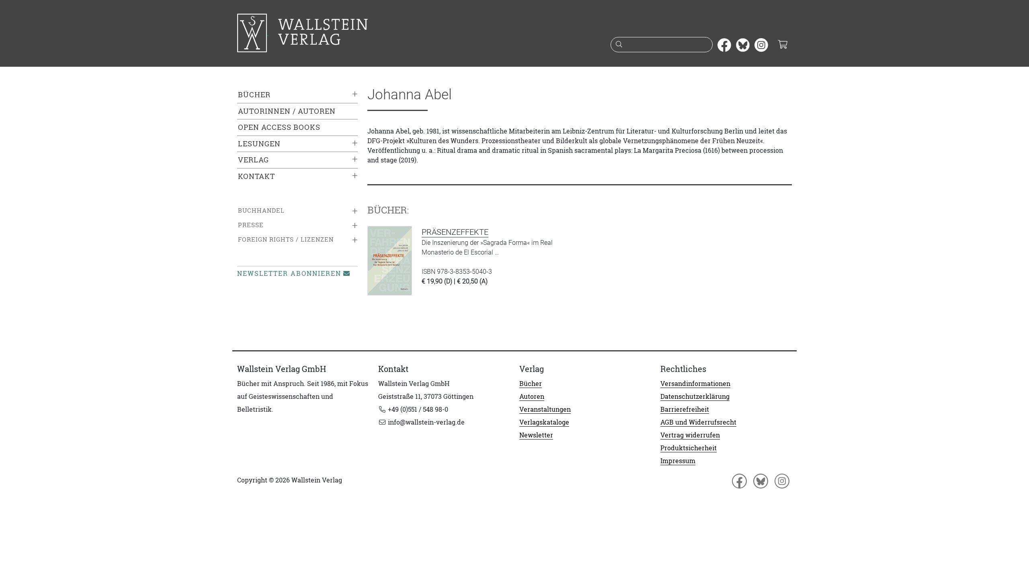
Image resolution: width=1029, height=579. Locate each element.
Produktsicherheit (688, 447)
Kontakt (256, 176)
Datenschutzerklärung (695, 396)
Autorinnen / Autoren (287, 111)
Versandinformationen (695, 383)
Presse (251, 225)
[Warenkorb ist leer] (782, 45)
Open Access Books (279, 127)
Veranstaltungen (545, 409)
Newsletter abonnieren (289, 273)
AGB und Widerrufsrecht (698, 422)
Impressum (677, 460)
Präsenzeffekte (455, 232)
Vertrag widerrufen (690, 435)
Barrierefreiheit (684, 409)
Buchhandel (261, 210)
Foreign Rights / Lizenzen (286, 239)
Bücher (254, 95)
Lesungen (259, 144)
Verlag (253, 160)
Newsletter (536, 435)
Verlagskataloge (544, 422)
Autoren (531, 396)
